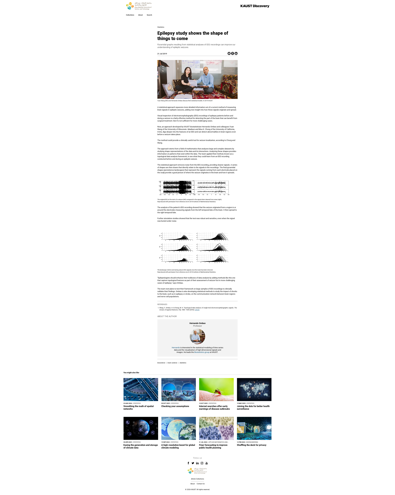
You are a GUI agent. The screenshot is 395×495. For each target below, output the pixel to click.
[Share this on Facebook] (232, 53)
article (197, 310)
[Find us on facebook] (188, 464)
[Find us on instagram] (202, 464)
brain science (172, 363)
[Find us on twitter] (193, 464)
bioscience (161, 363)
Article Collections (197, 479)
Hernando (176, 347)
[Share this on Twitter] (229, 53)
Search (149, 15)
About (140, 15)
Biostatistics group (201, 352)
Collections (130, 15)
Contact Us (201, 484)
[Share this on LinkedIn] (236, 53)
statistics (183, 363)
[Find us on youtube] (206, 464)
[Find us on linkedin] (197, 464)
